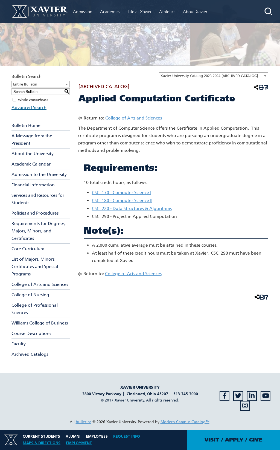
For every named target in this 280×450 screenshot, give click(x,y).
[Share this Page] (256, 87)
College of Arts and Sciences (39, 284)
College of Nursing (30, 294)
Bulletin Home (25, 125)
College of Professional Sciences (34, 309)
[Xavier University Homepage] (39, 11)
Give (255, 440)
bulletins (83, 422)
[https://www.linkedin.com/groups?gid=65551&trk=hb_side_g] (252, 396)
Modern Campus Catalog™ (185, 422)
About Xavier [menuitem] (195, 11)
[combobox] (213, 75)
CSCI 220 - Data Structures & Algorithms (132, 208)
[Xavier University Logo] (11, 440)
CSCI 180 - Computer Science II (122, 200)
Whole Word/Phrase (33, 100)
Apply (234, 440)
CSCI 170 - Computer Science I (121, 192)
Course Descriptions (31, 333)
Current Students (41, 436)
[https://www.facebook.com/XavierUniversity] (224, 396)
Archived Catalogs (29, 354)
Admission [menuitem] (82, 11)
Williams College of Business (39, 323)
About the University (32, 153)
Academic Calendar (31, 164)
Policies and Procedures (35, 213)
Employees (97, 436)
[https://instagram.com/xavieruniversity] (245, 406)
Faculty (18, 343)
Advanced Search (28, 107)
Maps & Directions (41, 443)
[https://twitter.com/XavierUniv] (238, 396)
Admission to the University (39, 174)
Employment (79, 443)
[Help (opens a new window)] (266, 87)
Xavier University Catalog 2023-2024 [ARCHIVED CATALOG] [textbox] (209, 76)
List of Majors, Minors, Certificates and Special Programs (34, 267)
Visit (212, 440)
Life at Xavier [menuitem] (139, 11)
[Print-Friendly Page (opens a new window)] (261, 87)
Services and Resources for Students (37, 199)
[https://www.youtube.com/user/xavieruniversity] (265, 396)
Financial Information (33, 184)
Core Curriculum (27, 248)
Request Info (126, 436)
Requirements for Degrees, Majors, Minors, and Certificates (38, 231)
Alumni (73, 436)
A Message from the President (31, 139)
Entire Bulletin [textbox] (25, 84)
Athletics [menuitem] (167, 11)
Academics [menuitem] (110, 11)
